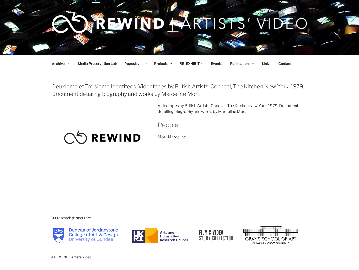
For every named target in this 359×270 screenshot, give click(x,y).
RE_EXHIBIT (190, 63)
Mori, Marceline (172, 137)
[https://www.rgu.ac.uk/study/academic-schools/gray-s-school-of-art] (270, 235)
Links (266, 63)
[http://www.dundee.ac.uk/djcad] (86, 235)
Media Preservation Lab (97, 63)
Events (216, 63)
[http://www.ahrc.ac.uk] (160, 235)
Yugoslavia (134, 63)
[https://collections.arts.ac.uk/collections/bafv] (216, 235)
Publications (240, 63)
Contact (285, 63)
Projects (161, 63)
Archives (59, 63)
